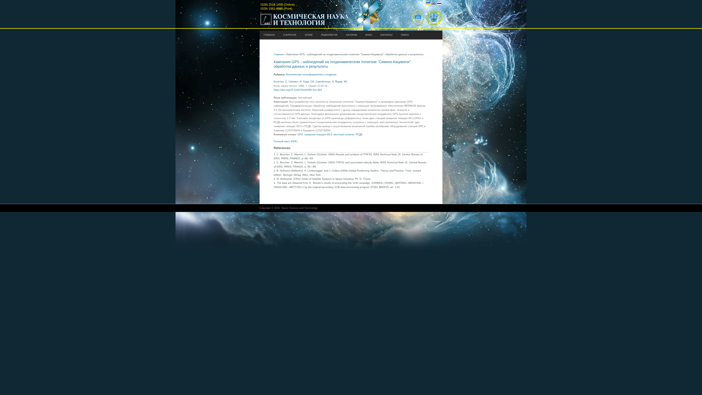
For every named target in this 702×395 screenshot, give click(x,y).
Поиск (405, 35)
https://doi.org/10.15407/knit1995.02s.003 (298, 89)
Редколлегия (329, 35)
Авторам (351, 35)
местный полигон (343, 134)
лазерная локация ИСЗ (318, 134)
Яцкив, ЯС (341, 81)
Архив (309, 35)
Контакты (386, 35)
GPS (300, 134)
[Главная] (305, 25)
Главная (269, 35)
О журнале (289, 35)
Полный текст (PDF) (286, 141)
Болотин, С (280, 81)
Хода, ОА (308, 81)
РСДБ (359, 134)
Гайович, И (294, 81)
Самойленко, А (325, 81)
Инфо (368, 35)
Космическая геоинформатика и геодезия (311, 74)
